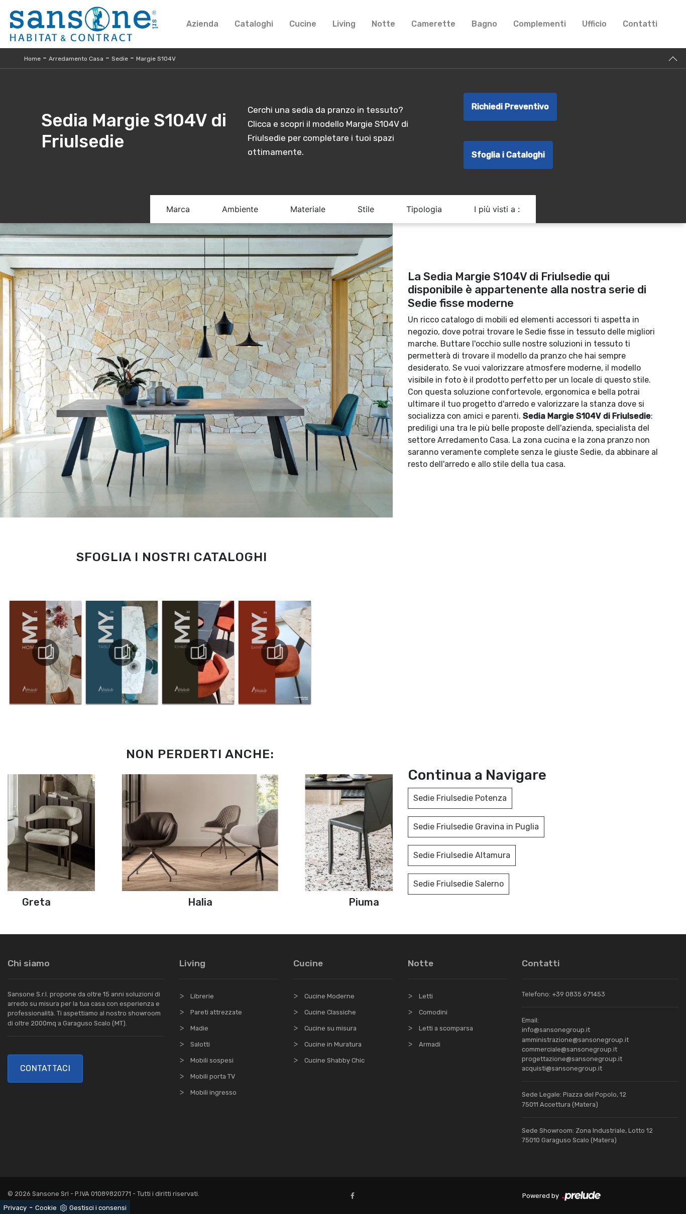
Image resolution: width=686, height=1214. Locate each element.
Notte (383, 24)
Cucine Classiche (330, 1012)
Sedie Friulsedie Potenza (460, 798)
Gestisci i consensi (98, 1207)
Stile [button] (366, 209)
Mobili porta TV (212, 1076)
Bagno (484, 24)
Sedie (119, 58)
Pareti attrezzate (216, 1012)
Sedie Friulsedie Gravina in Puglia (476, 826)
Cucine (302, 24)
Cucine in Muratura (333, 1044)
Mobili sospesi (212, 1060)
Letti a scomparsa (446, 1028)
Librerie (202, 996)
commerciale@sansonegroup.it (569, 1049)
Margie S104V (156, 58)
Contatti (640, 24)
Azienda (202, 24)
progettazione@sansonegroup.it (572, 1059)
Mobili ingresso (213, 1092)
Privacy (15, 1207)
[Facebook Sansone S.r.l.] (355, 1195)
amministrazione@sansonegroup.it (575, 1040)
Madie (199, 1028)
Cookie (46, 1207)
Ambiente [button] (240, 209)
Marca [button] (178, 209)
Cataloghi (254, 24)
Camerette (433, 24)
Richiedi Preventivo (510, 106)
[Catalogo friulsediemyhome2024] (45, 652)
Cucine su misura (330, 1028)
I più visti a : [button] (497, 209)
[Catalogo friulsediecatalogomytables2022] (122, 652)
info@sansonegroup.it (556, 1029)
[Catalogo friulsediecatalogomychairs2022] (198, 652)
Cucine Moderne (329, 996)
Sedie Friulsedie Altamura (461, 855)
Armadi (429, 1044)
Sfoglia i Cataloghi (508, 154)
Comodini (433, 1012)
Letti (426, 996)
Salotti (200, 1044)
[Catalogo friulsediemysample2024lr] (274, 652)
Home (32, 58)
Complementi (539, 24)
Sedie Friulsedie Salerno (458, 884)
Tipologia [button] (424, 209)
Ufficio (594, 24)
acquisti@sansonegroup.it (562, 1068)
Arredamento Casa (76, 58)
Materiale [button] (307, 209)
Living (344, 24)
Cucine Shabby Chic (334, 1060)
